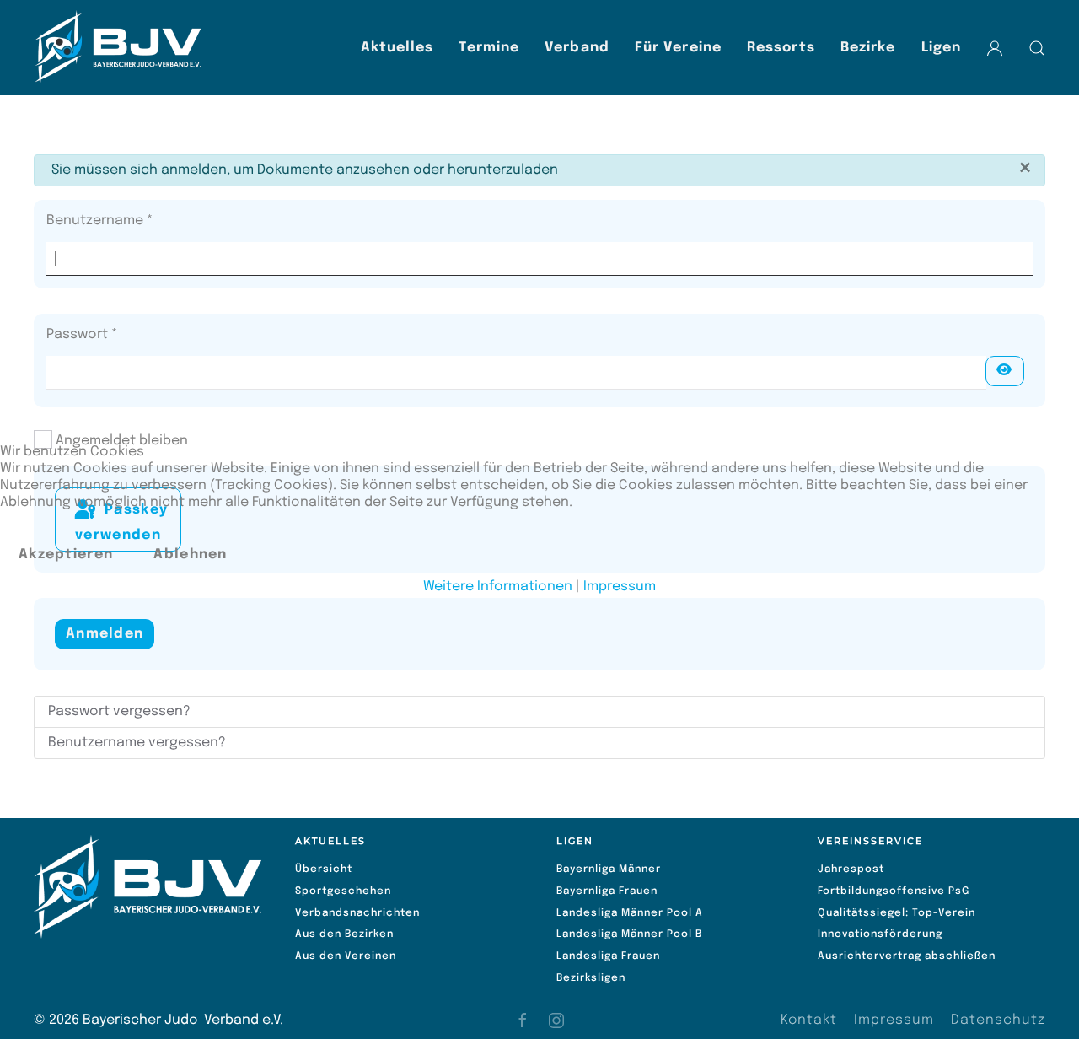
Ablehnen (190, 554)
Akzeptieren (66, 554)
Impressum (619, 586)
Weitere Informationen (497, 586)
